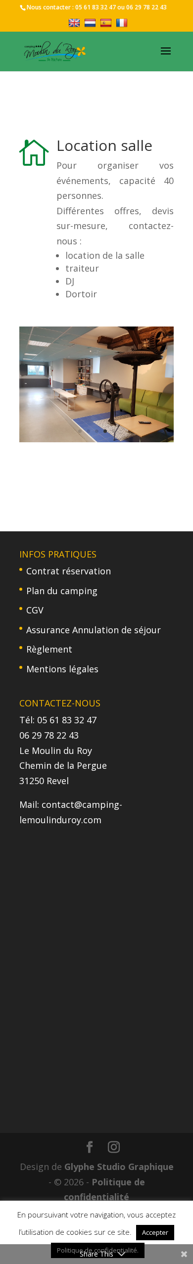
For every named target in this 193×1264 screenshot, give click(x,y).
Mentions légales (62, 669)
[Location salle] (96, 439)
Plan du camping (61, 591)
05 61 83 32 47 (95, 7)
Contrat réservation (68, 571)
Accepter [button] (155, 1232)
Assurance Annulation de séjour (93, 630)
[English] (75, 22)
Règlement (49, 649)
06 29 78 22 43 (146, 7)
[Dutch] (91, 22)
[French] (123, 22)
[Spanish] (107, 22)
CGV (35, 610)
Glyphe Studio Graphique (119, 1166)
